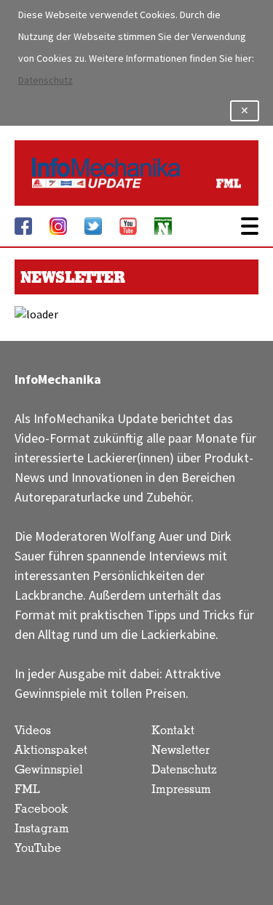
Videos (33, 731)
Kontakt (172, 731)
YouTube (38, 849)
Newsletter (180, 750)
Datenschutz (45, 80)
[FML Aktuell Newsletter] (163, 226)
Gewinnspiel (49, 770)
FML (27, 790)
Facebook (41, 809)
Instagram (42, 829)
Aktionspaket (51, 750)
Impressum (181, 790)
